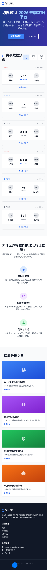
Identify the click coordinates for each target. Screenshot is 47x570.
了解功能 (32, 36)
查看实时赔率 (23, 171)
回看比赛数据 (23, 143)
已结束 (41, 57)
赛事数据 (5, 531)
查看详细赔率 (23, 87)
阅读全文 (7, 390)
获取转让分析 (23, 115)
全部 (26, 57)
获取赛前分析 (23, 199)
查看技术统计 (23, 227)
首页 (3, 528)
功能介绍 (5, 534)
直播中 (33, 57)
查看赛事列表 (16, 36)
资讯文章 (5, 537)
